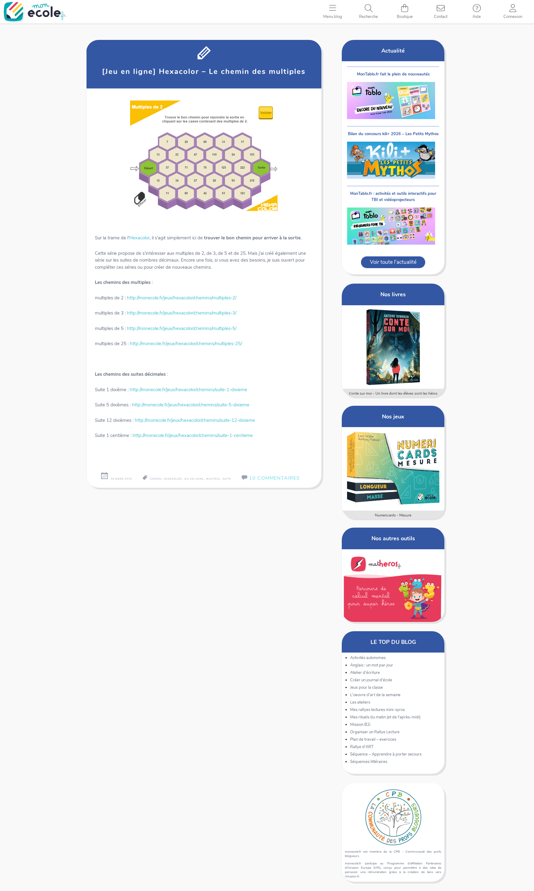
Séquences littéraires (368, 762)
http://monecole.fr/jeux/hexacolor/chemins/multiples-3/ (181, 313)
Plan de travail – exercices (373, 739)
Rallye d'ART (362, 747)
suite (226, 479)
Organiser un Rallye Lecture (375, 732)
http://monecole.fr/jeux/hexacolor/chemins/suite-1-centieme (193, 435)
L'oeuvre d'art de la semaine (375, 695)
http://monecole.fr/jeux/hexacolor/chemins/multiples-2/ (181, 298)
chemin (155, 479)
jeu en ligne (194, 479)
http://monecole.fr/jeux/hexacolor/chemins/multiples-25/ (186, 344)
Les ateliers (360, 702)
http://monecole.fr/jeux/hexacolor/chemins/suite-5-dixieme (190, 405)
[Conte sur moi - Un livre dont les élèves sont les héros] (393, 347)
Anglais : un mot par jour (371, 665)
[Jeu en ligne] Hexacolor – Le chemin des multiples (204, 71)
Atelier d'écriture (365, 672)
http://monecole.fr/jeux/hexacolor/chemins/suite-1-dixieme (188, 390)
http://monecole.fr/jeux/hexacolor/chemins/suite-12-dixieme (195, 420)
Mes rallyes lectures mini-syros (377, 710)
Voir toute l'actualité (393, 262)
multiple (213, 479)
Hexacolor (139, 238)
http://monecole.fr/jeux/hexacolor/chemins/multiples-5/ (181, 328)
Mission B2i (360, 724)
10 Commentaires (274, 478)
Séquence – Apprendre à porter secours (386, 754)
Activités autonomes (368, 658)
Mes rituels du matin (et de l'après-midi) (385, 717)
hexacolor (172, 479)
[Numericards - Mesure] (393, 469)
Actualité (393, 50)
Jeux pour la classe (366, 687)
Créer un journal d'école (371, 680)
